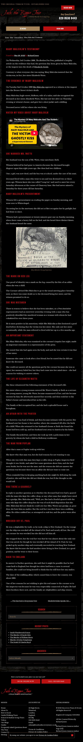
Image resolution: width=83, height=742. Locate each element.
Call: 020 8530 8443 (56, 681)
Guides (3, 725)
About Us (4, 710)
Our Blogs (5, 722)
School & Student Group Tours (12, 718)
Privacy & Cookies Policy (38, 732)
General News (18, 37)
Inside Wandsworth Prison (20, 632)
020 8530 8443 (68, 18)
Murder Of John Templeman (21, 640)
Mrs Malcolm (39, 87)
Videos (3, 720)
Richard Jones (33, 55)
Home (7, 37)
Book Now (68, 7)
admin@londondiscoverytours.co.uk (42, 725)
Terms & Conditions (36, 729)
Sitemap (4, 735)
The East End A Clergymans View (24, 601)
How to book (6, 713)
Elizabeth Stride (41, 67)
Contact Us (5, 732)
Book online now (26, 681)
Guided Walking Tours (9, 715)
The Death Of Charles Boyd (20, 642)
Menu (24, 28)
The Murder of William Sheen (21, 637)
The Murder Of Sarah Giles (20, 635)
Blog (11, 37)
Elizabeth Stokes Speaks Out (59, 601)
